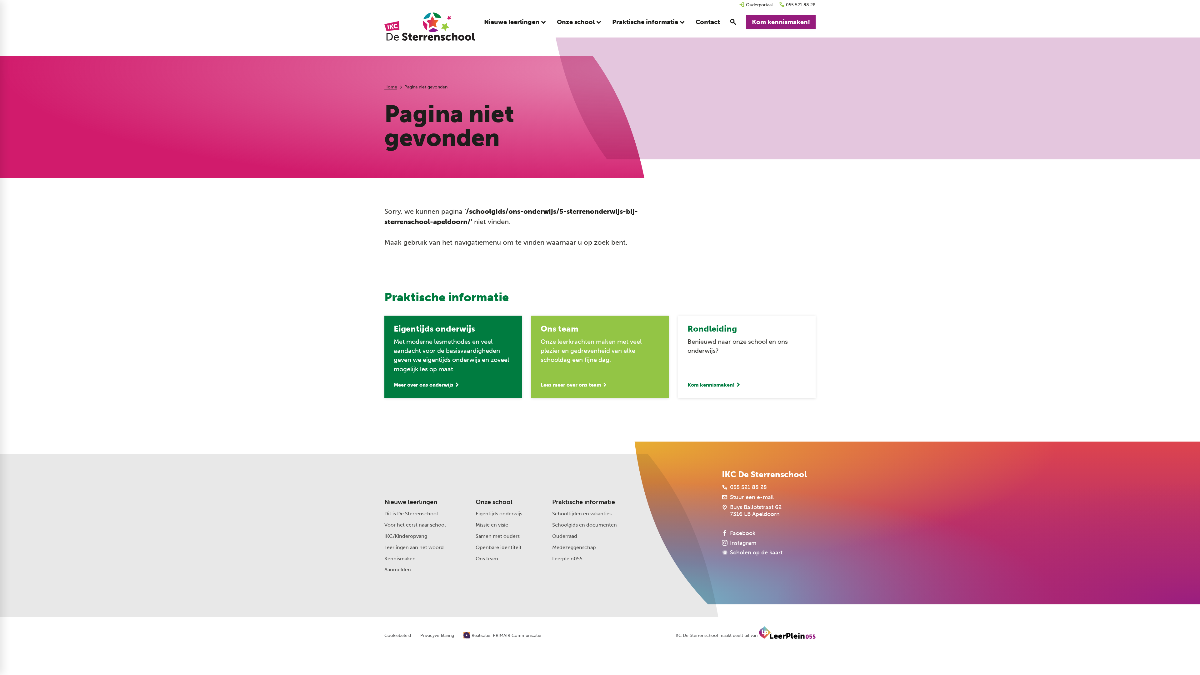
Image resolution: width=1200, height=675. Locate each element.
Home (390, 87)
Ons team (487, 559)
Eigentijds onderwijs (499, 514)
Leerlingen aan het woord (414, 547)
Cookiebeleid (397, 635)
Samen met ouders (498, 536)
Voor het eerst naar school (415, 525)
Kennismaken (400, 559)
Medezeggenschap (574, 547)
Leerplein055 (567, 559)
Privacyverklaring (437, 635)
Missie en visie (492, 525)
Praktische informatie (583, 502)
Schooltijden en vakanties (582, 514)
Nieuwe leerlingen (410, 502)
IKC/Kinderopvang (405, 536)
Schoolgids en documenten (584, 525)
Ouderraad (564, 536)
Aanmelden (397, 569)
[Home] (429, 26)
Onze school (494, 502)
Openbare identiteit (499, 547)
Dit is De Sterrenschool (411, 514)
